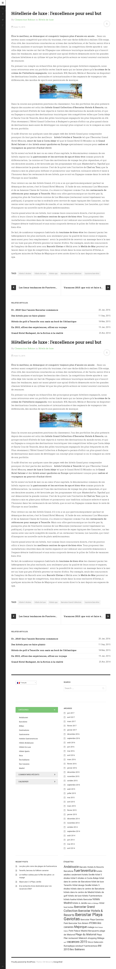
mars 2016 (71, 760)
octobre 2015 (72, 781)
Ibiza (21, 756)
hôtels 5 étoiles (25, 274)
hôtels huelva (70, 899)
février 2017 (72, 726)
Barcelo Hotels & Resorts (91, 867)
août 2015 (71, 789)
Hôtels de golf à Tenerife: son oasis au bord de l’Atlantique (43, 321)
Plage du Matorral (85, 934)
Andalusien (23, 718)
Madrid (21, 768)
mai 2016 (71, 751)
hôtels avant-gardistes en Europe (50, 144)
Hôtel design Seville (81, 885)
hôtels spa (53, 274)
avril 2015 (71, 802)
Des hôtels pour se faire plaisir (28, 315)
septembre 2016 (73, 738)
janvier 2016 (72, 768)
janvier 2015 (72, 814)
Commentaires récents (28, 775)
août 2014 (71, 836)
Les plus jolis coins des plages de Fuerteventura (38, 866)
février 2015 (72, 810)
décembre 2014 (73, 819)
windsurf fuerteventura (86, 946)
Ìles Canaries (24, 764)
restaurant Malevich (77, 938)
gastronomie (24, 734)
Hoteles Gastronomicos (28, 739)
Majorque (80, 927)
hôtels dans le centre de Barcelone (87, 888)
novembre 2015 (73, 776)
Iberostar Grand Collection (71, 274)
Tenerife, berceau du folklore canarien (34, 871)
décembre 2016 (73, 734)
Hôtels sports (24, 751)
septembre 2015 (73, 785)
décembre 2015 (73, 772)
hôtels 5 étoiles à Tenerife (68, 137)
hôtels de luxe (40, 274)
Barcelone (23, 722)
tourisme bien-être (92, 274)
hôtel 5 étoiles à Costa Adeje (85, 878)
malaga (90, 927)
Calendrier (23, 782)
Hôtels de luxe (46, 19)
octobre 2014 (72, 827)
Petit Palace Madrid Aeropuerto (84, 931)
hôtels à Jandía (79, 903)
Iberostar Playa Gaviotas (83, 916)
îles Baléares (77, 949)
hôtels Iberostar (84, 899)
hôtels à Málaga (92, 903)
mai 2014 (71, 844)
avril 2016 (71, 755)
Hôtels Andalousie (26, 743)
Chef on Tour (93, 167)
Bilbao (21, 726)
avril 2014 (71, 848)
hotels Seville (88, 874)
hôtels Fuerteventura (92, 895)
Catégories (23, 710)
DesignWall (57, 962)
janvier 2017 (72, 730)
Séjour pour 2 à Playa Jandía (30, 882)
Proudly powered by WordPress (23, 962)
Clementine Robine (25, 19)
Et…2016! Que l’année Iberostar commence (34, 309)
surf (65, 942)
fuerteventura (85, 871)
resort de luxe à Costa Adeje (41, 140)
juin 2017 (70, 713)
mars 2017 (71, 721)
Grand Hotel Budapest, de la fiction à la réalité (37, 333)
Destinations (24, 730)
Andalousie (71, 866)
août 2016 (71, 743)
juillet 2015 (71, 793)
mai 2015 (71, 798)
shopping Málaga (96, 938)
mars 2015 (71, 806)
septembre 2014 (73, 831)
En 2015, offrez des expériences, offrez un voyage (39, 327)
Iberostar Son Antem (78, 923)
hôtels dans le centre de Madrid (79, 892)
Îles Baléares (24, 760)
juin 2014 (70, 840)
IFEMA (93, 923)
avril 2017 (71, 717)
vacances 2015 (77, 942)
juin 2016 (70, 747)
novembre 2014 (73, 823)
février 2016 (72, 764)
